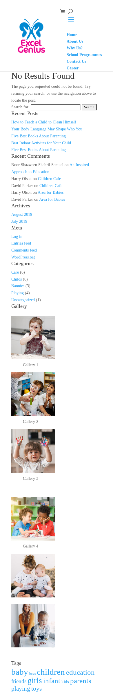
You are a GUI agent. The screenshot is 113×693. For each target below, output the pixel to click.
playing (20, 688)
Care (15, 272)
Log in (16, 236)
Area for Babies (50, 192)
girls (35, 680)
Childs (16, 279)
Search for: (20, 107)
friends (18, 681)
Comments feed (24, 250)
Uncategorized (23, 300)
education (80, 672)
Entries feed (21, 243)
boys (32, 673)
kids (65, 681)
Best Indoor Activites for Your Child (41, 143)
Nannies (17, 286)
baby (19, 671)
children (51, 671)
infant (51, 680)
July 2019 (19, 221)
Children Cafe (49, 179)
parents (80, 680)
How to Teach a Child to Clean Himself (43, 122)
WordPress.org (23, 257)
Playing (17, 293)
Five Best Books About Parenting (38, 136)
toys (36, 688)
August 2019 (21, 214)
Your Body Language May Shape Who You (46, 129)
